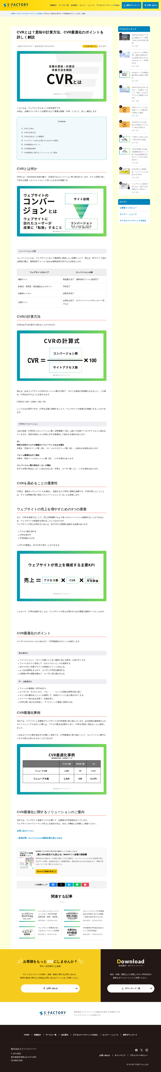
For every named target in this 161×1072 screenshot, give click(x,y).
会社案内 (74, 5)
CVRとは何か (29, 128)
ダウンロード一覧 (132, 988)
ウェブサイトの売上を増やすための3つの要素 (41, 140)
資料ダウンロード (133, 5)
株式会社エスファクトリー (15, 5)
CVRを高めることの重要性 (34, 136)
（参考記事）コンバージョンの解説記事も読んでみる (39, 838)
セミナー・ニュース (87, 5)
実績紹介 (53, 5)
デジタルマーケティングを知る (108, 5)
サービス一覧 (64, 5)
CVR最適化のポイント (32, 145)
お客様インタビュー (128, 208)
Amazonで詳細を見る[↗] (46, 871)
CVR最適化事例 (30, 149)
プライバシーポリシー (139, 1055)
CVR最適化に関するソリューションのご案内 (40, 153)
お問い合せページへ (25, 831)
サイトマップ (120, 1055)
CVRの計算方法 (30, 132)
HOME (26, 1035)
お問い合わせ (152, 5)
